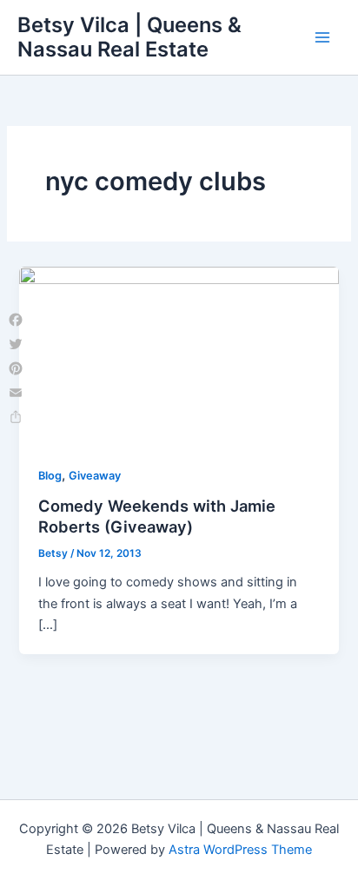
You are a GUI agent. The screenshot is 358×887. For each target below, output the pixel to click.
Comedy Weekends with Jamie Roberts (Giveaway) (156, 516)
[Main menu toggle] (322, 37)
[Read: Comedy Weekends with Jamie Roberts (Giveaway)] (178, 355)
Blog (50, 475)
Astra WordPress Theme (240, 849)
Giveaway (95, 475)
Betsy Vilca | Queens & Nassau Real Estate (129, 37)
